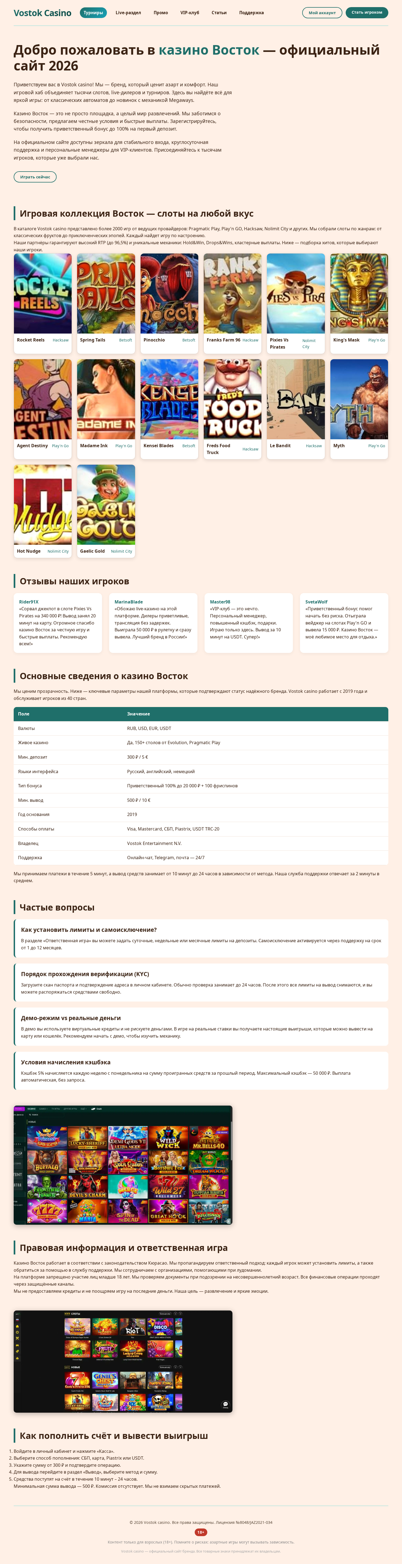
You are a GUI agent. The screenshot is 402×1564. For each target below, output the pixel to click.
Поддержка (251, 12)
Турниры (93, 12)
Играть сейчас (35, 176)
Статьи (219, 12)
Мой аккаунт (322, 12)
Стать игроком (367, 12)
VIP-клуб (189, 12)
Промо (161, 12)
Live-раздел (128, 12)
